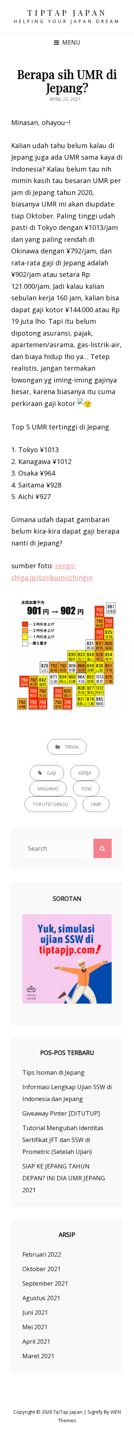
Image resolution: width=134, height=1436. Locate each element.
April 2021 (36, 1341)
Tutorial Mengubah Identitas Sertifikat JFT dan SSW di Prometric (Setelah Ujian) (62, 1140)
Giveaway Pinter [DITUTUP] (61, 1113)
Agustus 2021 (41, 1298)
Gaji (51, 773)
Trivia (72, 746)
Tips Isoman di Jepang (53, 1072)
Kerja (85, 773)
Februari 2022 (41, 1254)
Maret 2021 (38, 1356)
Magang (48, 788)
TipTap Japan (67, 12)
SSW (86, 788)
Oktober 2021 (41, 1269)
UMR (96, 804)
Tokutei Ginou (50, 804)
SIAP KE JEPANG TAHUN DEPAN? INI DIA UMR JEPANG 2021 (63, 1178)
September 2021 (45, 1283)
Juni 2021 (35, 1312)
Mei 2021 (35, 1327)
